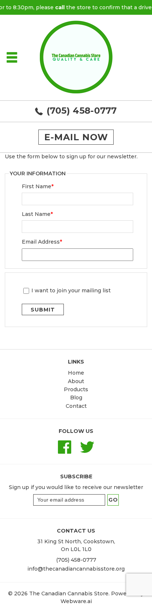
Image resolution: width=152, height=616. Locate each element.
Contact (76, 406)
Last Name (37, 214)
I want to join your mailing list (71, 291)
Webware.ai (76, 601)
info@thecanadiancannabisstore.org (76, 568)
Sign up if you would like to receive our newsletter (76, 487)
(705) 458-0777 (81, 110)
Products (76, 389)
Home (76, 372)
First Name (37, 186)
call (57, 7)
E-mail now (76, 137)
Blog (76, 397)
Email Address (42, 241)
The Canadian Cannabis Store (68, 593)
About (76, 381)
